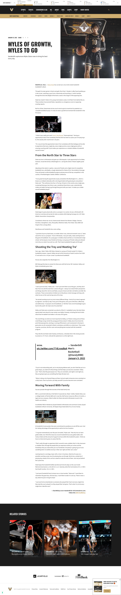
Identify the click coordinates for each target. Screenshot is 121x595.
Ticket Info (60, 16)
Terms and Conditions (54, 589)
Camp (83, 16)
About (57, 10)
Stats (39, 16)
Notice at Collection (82, 589)
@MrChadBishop (80, 493)
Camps (69, 10)
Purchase (108, 591)
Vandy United (84, 10)
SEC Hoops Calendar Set (89, 554)
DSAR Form (63, 589)
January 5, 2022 (76, 358)
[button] (14, 3)
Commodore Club (41, 10)
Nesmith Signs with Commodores (58, 554)
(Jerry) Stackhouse (58, 135)
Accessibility (90, 589)
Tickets (30, 10)
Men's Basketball (16, 552)
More (88, 16)
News (46, 16)
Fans (62, 10)
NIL (51, 10)
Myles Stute (51, 85)
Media (76, 16)
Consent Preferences (43, 589)
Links (24, 5)
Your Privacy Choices (71, 589)
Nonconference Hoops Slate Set (23, 554)
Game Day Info (69, 16)
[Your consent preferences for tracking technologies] (2, 592)
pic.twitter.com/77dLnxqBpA (52, 348)
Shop (76, 10)
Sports (23, 10)
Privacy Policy (35, 589)
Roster (25, 16)
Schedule (33, 16)
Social (51, 16)
